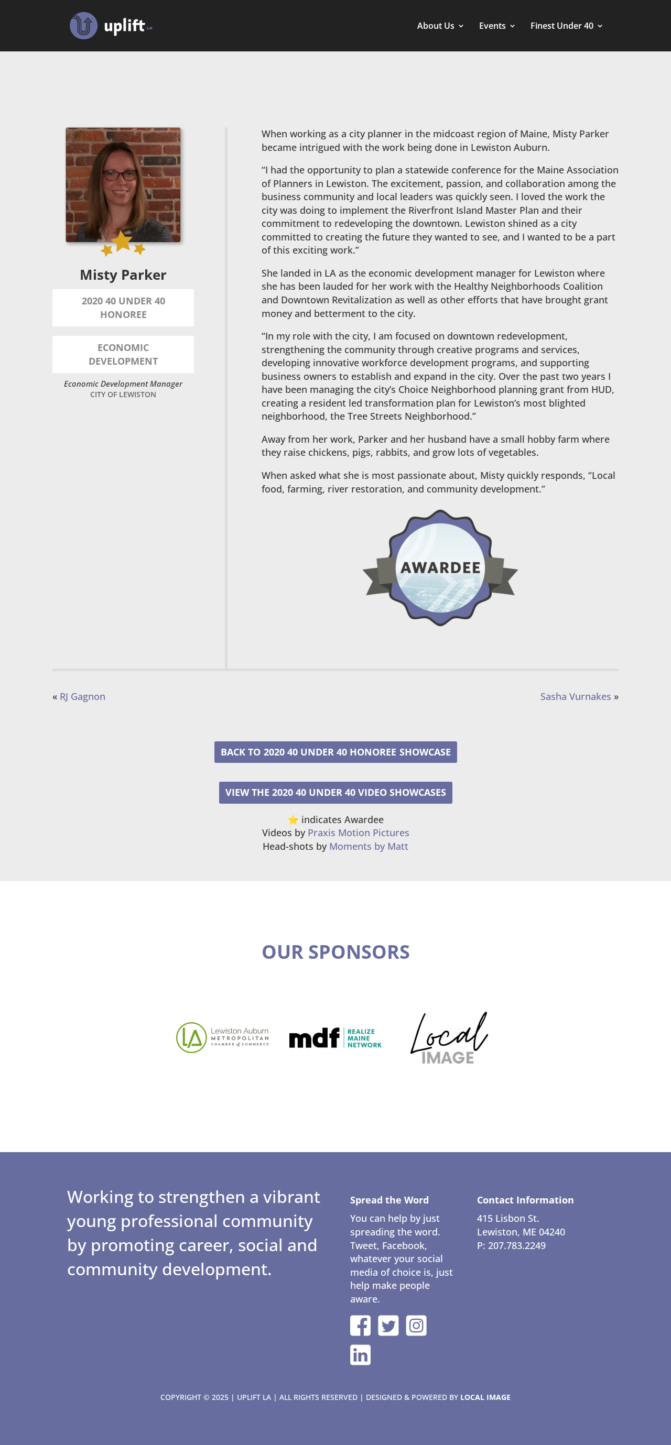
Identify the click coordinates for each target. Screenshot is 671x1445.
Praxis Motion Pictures (358, 832)
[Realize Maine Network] (335, 1037)
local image (485, 1397)
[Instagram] (416, 1325)
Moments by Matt (368, 846)
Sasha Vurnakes (575, 696)
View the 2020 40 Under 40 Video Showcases (335, 792)
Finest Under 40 (562, 26)
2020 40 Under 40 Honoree (330, 752)
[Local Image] (448, 1037)
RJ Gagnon (82, 696)
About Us (435, 26)
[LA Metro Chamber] (222, 1038)
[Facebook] (360, 1325)
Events (492, 26)
